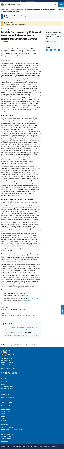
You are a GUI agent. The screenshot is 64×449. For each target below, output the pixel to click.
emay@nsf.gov (26, 293)
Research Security (6, 436)
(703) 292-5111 (5, 364)
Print (61, 9)
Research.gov (4, 441)
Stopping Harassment (7, 434)
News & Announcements (7, 397)
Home (3, 9)
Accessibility (46, 446)
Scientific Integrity (6, 438)
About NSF (4, 382)
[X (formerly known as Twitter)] (6, 373)
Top (61, 339)
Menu (61, 4)
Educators (3, 418)
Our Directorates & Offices (8, 386)
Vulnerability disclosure (6, 446)
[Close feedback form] (62, 306)
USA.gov (40, 446)
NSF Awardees (5, 411)
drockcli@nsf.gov (33, 298)
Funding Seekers (5, 409)
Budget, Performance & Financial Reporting (12, 429)
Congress (3, 413)
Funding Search (19, 9)
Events (3, 400)
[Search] (55, 4)
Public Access (4, 431)
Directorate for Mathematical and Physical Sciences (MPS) (22, 335)
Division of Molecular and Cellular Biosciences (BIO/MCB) (21, 327)
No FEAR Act (34, 446)
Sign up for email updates (11, 368)
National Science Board (7, 388)
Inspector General (17, 446)
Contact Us (4, 391)
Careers (3, 384)
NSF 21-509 (4, 279)
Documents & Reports (7, 427)
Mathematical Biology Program (18, 277)
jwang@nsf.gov (26, 301)
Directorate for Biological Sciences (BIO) (16, 330)
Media (3, 416)
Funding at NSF (10, 9)
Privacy (24, 446)
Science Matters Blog (6, 402)
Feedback (62, 311)
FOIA (28, 446)
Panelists (3, 420)
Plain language (54, 446)
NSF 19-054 (54, 41)
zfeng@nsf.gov (24, 295)
